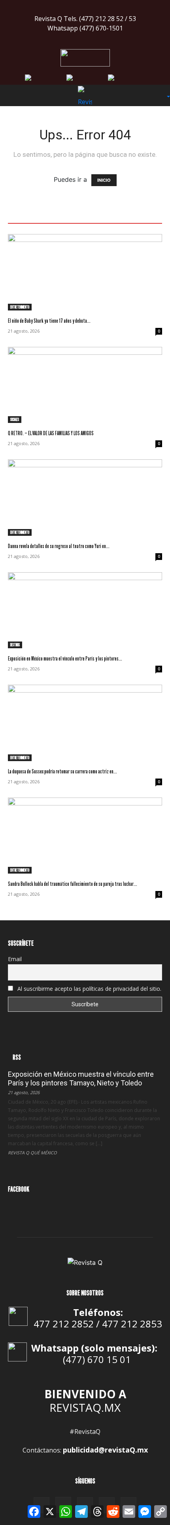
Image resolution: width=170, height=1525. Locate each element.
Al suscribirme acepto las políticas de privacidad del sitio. (88, 988)
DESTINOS (15, 644)
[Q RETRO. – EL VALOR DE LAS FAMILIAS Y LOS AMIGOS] (85, 385)
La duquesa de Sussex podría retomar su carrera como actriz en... (62, 771)
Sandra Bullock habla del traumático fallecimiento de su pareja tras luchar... (72, 883)
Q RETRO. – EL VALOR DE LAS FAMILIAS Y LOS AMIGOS (51, 433)
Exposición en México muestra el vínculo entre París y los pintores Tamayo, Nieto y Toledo (81, 1078)
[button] (13, 95)
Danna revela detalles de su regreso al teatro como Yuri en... (59, 546)
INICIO (104, 180)
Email (15, 959)
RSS (17, 1057)
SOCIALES (14, 419)
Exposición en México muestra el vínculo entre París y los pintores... (65, 658)
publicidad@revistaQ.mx (105, 1450)
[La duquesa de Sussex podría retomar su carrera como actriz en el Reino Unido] (85, 723)
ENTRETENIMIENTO (19, 307)
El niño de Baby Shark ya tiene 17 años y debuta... (49, 320)
